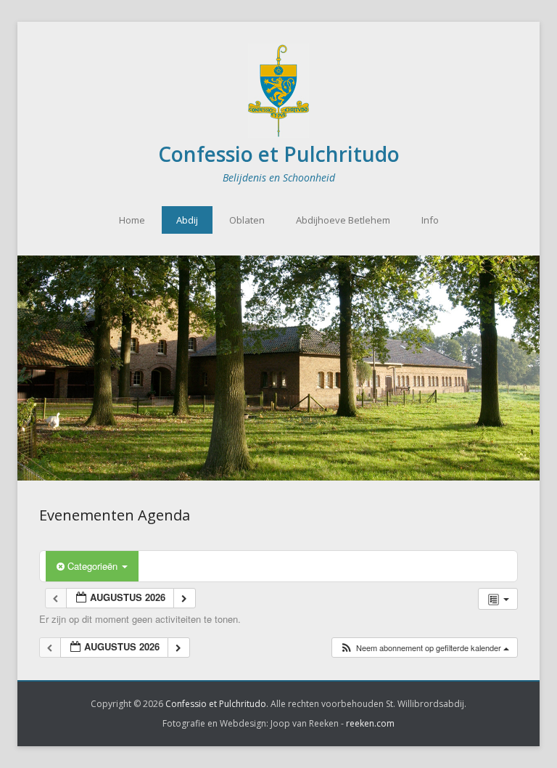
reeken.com (370, 723)
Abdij (187, 219)
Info (430, 219)
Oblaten (247, 219)
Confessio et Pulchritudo (279, 154)
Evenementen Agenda (114, 515)
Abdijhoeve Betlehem (343, 219)
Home (132, 219)
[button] (424, 648)
